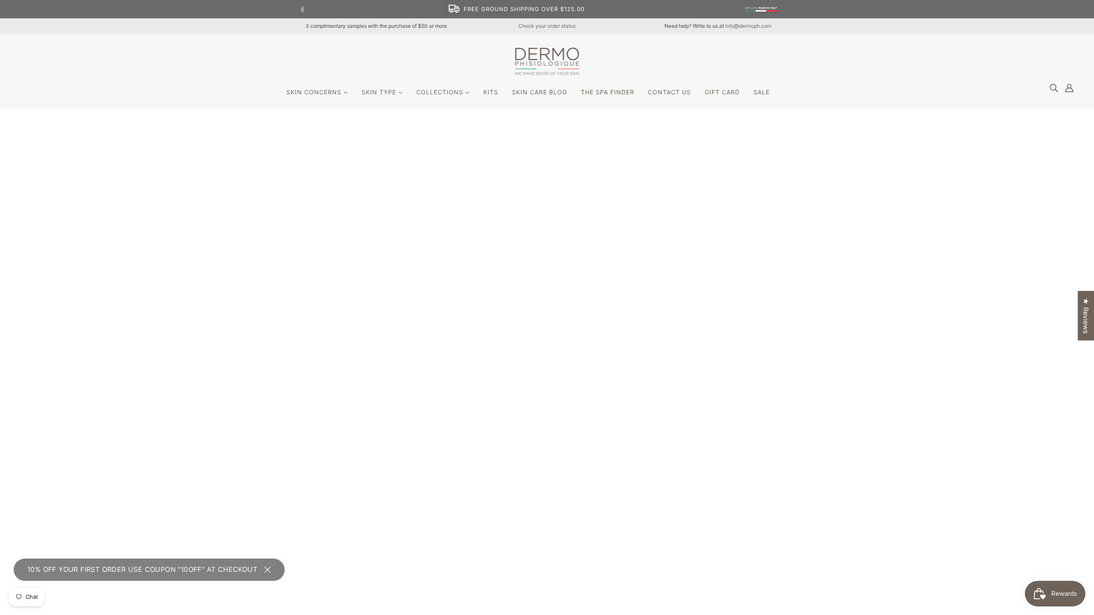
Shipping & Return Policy (547, 439)
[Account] (1069, 87)
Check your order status (547, 26)
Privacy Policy (530, 429)
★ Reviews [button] (1086, 316)
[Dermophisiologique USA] (547, 72)
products (626, 215)
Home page (522, 215)
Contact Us (525, 418)
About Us (522, 408)
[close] (267, 569)
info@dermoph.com (748, 26)
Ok (1055, 438)
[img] (1054, 87)
